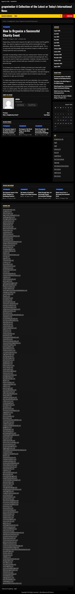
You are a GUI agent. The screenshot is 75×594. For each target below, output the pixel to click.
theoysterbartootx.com (9, 457)
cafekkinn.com (7, 557)
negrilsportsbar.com (8, 354)
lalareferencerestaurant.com (11, 534)
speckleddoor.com (8, 239)
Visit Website (20, 105)
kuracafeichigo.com (8, 551)
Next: (47, 114)
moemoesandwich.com (9, 519)
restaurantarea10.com (9, 266)
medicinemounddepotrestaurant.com (13, 532)
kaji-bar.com (6, 455)
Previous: (10, 114)
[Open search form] (60, 16)
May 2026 (56, 40)
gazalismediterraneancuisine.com (12, 583)
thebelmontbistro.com (9, 350)
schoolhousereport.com (9, 307)
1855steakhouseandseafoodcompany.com (14, 450)
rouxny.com (6, 271)
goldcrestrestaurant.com (10, 542)
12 (60, 117)
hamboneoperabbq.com (9, 573)
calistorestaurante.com (9, 279)
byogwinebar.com (8, 361)
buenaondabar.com (8, 346)
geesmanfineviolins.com (9, 228)
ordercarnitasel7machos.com (11, 254)
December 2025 (58, 54)
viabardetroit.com (8, 324)
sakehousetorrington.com (10, 283)
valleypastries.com (8, 268)
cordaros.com (7, 262)
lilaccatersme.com (8, 237)
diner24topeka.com (8, 431)
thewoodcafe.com (8, 224)
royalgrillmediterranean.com (11, 493)
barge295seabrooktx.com (10, 478)
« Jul (55, 129)
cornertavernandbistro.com (10, 504)
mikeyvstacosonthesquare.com (11, 309)
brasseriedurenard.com (9, 269)
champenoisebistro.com (9, 459)
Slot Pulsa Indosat (59, 159)
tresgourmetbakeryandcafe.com (12, 425)
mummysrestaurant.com (10, 466)
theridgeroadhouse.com (9, 219)
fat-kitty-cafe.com (7, 553)
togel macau (57, 172)
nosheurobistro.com (8, 221)
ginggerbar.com (7, 427)
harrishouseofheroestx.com (10, 320)
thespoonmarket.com (9, 286)
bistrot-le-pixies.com (8, 416)
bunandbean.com (8, 264)
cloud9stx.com (7, 414)
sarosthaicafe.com (8, 495)
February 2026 (57, 49)
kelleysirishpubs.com (9, 513)
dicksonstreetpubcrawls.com (11, 341)
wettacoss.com (7, 329)
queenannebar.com (8, 482)
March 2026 (57, 45)
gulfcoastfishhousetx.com (10, 472)
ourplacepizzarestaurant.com (11, 558)
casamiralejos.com (8, 294)
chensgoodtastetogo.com (10, 487)
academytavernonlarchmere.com (12, 489)
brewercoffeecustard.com (10, 243)
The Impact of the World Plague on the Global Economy (25, 131)
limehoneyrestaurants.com (10, 540)
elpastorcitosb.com (8, 222)
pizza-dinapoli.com (8, 247)
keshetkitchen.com (8, 572)
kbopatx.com (6, 296)
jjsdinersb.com (7, 523)
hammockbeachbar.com (9, 389)
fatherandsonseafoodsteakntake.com (13, 314)
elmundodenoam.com (9, 209)
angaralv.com (6, 258)
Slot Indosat (57, 169)
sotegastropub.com (8, 423)
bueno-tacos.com (8, 485)
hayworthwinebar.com (9, 496)
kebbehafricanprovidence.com (11, 236)
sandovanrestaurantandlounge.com (13, 545)
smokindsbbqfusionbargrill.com (12, 480)
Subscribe (69, 16)
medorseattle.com (8, 369)
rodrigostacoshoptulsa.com (10, 453)
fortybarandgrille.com (9, 249)
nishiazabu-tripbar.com (9, 344)
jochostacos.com (7, 506)
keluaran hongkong (6, 16)
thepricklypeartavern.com (10, 465)
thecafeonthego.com (8, 358)
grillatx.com (6, 380)
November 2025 (58, 57)
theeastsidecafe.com (8, 468)
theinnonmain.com (8, 226)
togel (15, 16)
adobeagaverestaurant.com (10, 525)
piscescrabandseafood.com (10, 512)
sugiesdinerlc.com (8, 412)
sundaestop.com (7, 232)
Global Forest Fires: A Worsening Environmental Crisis (62, 92)
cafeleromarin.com (8, 401)
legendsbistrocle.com (9, 391)
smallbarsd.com (7, 211)
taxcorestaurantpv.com (9, 510)
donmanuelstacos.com (9, 444)
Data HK (56, 152)
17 (55, 120)
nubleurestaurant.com (9, 527)
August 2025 (57, 66)
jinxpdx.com (6, 252)
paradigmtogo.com (8, 376)
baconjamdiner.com (8, 498)
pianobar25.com (7, 335)
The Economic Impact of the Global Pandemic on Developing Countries (9, 131)
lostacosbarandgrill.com (9, 371)
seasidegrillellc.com (8, 491)
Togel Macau (57, 156)
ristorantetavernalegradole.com (12, 343)
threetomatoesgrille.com (10, 446)
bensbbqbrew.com (8, 575)
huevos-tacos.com (8, 373)
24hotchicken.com (8, 213)
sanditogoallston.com (9, 217)
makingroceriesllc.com (9, 292)
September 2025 (58, 63)
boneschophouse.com (9, 301)
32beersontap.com (8, 234)
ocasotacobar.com (8, 326)
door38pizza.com (8, 562)
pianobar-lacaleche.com (9, 305)
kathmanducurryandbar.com (11, 442)
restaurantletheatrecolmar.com (12, 275)
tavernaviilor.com (8, 436)
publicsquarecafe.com (9, 440)
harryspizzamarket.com (9, 564)
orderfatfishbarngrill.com (10, 476)
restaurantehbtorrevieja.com (11, 547)
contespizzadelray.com (9, 251)
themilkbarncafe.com (9, 405)
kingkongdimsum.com (9, 448)
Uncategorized (6, 27)
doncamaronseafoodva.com (11, 502)
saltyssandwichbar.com (9, 384)
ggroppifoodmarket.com (9, 284)
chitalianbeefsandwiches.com (11, 435)
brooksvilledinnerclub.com (10, 318)
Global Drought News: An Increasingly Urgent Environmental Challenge (41, 131)
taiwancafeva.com (8, 230)
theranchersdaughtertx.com (11, 500)
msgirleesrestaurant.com (10, 397)
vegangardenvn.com (8, 577)
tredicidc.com (6, 277)
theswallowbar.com (8, 429)
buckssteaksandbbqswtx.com (11, 463)
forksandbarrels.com (9, 348)
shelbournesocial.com (9, 245)
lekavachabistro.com (8, 365)
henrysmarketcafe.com (9, 273)
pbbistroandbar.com (8, 382)
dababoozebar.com (8, 517)
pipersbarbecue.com (8, 359)
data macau (57, 176)
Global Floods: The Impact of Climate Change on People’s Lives (62, 97)
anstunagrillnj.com (8, 566)
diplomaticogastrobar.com (10, 570)
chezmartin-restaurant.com (10, 303)
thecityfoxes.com (7, 299)
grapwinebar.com (8, 363)
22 (68, 120)
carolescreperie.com (8, 288)
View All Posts (32, 105)
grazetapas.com (7, 418)
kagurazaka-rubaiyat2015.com (11, 215)
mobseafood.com (8, 339)
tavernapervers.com (8, 421)
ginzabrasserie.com (8, 408)
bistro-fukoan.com (8, 367)
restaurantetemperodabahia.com (12, 420)
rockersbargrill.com (8, 403)
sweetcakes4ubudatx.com (10, 393)
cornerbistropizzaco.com (10, 352)
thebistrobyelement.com (10, 328)
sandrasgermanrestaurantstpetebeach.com (15, 290)
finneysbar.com (7, 406)
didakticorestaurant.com (10, 543)
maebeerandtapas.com (9, 461)
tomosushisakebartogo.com (11, 568)
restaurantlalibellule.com (10, 528)
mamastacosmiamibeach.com (11, 410)
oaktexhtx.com (7, 470)
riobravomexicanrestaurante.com (12, 241)
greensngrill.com (7, 281)
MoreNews (43, 592)
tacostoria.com (7, 331)
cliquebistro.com (7, 316)
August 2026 (57, 31)
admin (5, 39)
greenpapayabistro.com (9, 433)
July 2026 (56, 34)
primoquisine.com (8, 298)
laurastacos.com (7, 438)
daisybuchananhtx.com (9, 311)
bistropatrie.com (7, 313)
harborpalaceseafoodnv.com (11, 337)
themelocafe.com (8, 555)
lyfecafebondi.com (8, 322)
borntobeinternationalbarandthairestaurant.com (16, 549)
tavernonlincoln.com (8, 521)
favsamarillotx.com (8, 508)
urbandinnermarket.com (10, 375)
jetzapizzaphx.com (8, 560)
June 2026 (56, 37)
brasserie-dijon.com (8, 483)
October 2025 (57, 60)
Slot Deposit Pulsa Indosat (61, 166)
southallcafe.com (7, 451)
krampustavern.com (8, 515)
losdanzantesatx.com (9, 333)
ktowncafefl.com (7, 395)
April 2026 (56, 43)
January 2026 (57, 52)
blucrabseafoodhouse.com (10, 399)
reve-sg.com (6, 256)
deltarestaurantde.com (9, 538)
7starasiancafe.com (8, 260)
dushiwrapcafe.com (8, 356)
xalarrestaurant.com (8, 530)
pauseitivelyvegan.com (9, 579)
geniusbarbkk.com (8, 474)
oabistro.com (6, 386)
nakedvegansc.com (8, 581)
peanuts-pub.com (8, 388)
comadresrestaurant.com (10, 536)
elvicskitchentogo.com (9, 378)
